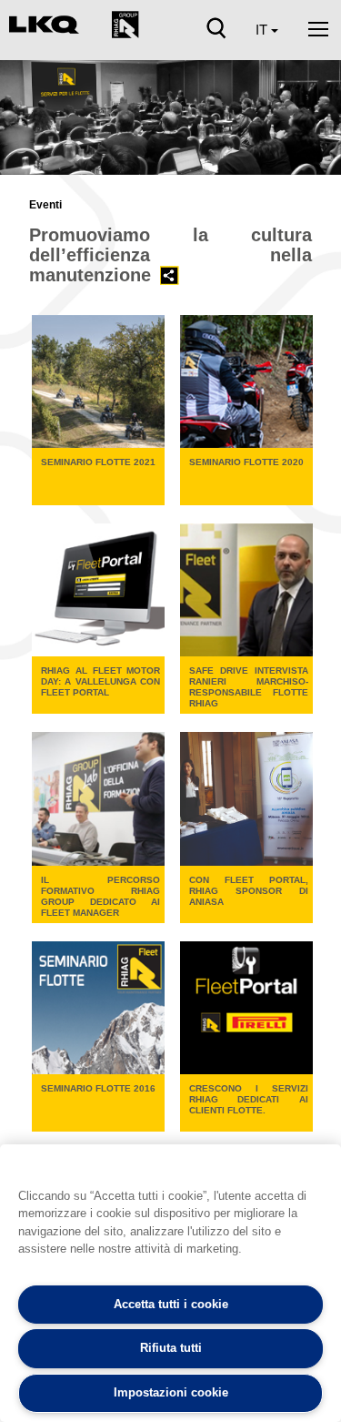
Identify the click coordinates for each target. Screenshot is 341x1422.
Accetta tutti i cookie (171, 1304)
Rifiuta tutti (171, 1348)
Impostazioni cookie (171, 1392)
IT (263, 29)
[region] (170, 1283)
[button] (24, 124)
